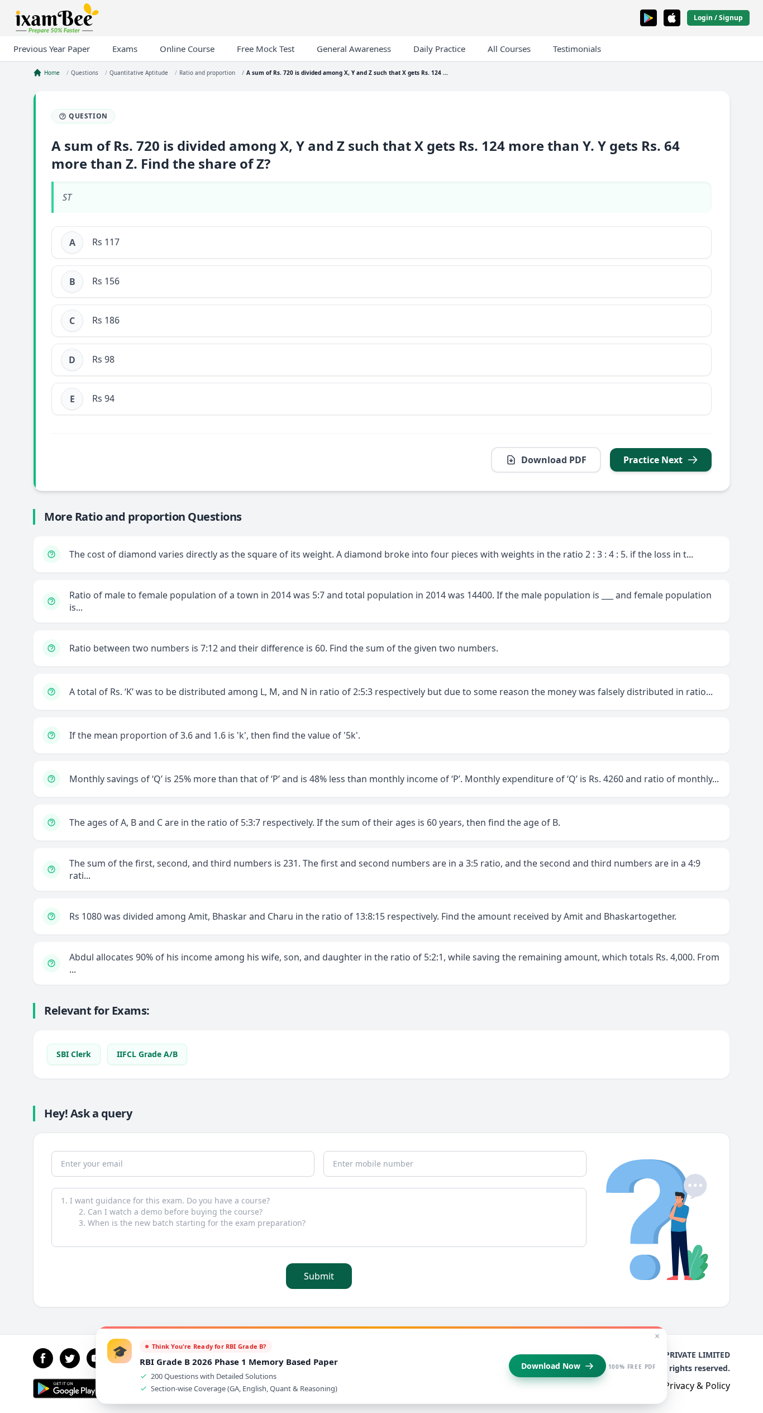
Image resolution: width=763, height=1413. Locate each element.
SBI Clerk (73, 1054)
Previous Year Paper (51, 48)
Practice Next (653, 460)
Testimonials (577, 48)
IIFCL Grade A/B (147, 1054)
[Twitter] (70, 1358)
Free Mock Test (265, 48)
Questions (84, 72)
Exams (124, 48)
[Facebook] (43, 1358)
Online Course (187, 48)
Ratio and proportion (207, 72)
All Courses (509, 48)
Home (52, 73)
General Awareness (354, 48)
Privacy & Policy (697, 1385)
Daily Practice (439, 48)
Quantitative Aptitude (138, 72)
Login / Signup (718, 17)
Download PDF (553, 460)
